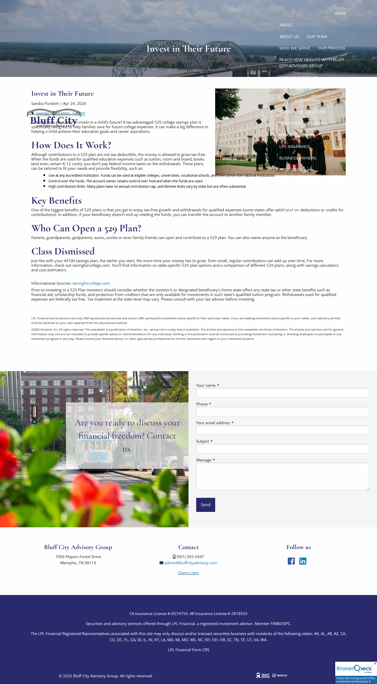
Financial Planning (299, 100)
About (286, 25)
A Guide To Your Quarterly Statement (307, 207)
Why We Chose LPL (298, 77)
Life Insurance (294, 146)
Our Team (317, 36)
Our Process (331, 48)
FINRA (276, 623)
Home (340, 13)
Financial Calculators (321, 181)
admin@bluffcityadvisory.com (190, 562)
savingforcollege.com (91, 283)
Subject (221, 441)
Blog (284, 181)
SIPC (286, 623)
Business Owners (297, 158)
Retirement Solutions (302, 112)
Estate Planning (296, 135)
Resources (290, 169)
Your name (224, 385)
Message (222, 459)
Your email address (232, 422)
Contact (303, 222)
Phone (220, 404)
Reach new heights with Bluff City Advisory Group (311, 62)
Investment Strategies (303, 123)
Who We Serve (294, 48)
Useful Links (292, 192)
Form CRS (200, 649)
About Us (289, 36)
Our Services (293, 89)
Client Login (333, 222)
